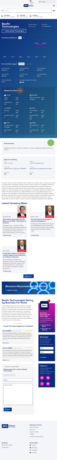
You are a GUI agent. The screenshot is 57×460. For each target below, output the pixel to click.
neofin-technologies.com (37, 163)
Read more (6, 343)
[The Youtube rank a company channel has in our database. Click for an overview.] (21, 98)
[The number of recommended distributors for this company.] (35, 117)
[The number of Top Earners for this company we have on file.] (35, 111)
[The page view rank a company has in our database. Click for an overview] (21, 126)
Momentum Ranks (7, 445)
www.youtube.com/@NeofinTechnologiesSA (41, 168)
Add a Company (34, 427)
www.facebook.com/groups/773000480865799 (15, 168)
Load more (28, 276)
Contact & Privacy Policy (36, 436)
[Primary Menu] (54, 5)
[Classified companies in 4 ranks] (9, 116)
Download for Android (46, 329)
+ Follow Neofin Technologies (14, 31)
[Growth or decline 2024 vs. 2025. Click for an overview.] (35, 126)
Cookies (32, 434)
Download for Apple (46, 325)
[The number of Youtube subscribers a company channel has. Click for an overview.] (9, 103)
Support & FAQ (34, 432)
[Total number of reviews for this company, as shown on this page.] (9, 111)
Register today (12, 290)
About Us (32, 429)
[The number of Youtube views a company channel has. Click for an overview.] (9, 98)
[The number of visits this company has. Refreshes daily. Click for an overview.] (9, 126)
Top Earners (5, 447)
